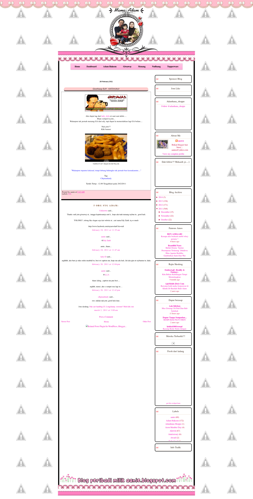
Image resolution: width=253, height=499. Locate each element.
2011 (161, 208)
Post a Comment (106, 316)
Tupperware (172, 66)
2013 (161, 201)
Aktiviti (173, 430)
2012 (161, 204)
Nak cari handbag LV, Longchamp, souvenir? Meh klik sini (111, 306)
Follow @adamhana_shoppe (173, 106)
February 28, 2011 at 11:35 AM (106, 230)
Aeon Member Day (173, 427)
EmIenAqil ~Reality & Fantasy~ (175, 270)
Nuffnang (156, 66)
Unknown (103, 210)
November (165, 215)
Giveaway (127, 66)
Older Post (147, 321)
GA (69, 193)
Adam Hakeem (109, 66)
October (164, 219)
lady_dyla (105, 116)
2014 (161, 197)
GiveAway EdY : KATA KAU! (106, 89)
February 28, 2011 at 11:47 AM (106, 250)
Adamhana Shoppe (173, 423)
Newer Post (65, 321)
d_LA (107, 274)
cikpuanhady (103, 296)
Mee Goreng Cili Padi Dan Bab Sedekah (175, 309)
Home (77, 66)
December (165, 211)
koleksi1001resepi (174, 326)
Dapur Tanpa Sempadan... (175, 317)
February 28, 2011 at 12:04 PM (106, 264)
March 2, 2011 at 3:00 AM (106, 310)
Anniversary (173, 434)
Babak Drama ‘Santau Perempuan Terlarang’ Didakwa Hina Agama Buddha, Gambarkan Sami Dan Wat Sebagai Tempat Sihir (175, 252)
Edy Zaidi (107, 240)
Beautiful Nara (174, 245)
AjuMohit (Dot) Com (174, 283)
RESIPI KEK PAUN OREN (175, 319)
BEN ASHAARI (174, 233)
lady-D (103, 256)
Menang (141, 66)
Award (173, 437)
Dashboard (92, 66)
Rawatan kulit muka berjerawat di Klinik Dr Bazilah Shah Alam (174, 287)
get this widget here (173, 403)
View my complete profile (173, 153)
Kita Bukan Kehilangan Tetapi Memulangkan (174, 275)
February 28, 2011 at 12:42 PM (106, 290)
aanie (103, 236)
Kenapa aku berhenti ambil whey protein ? (174, 237)
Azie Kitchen (174, 305)
